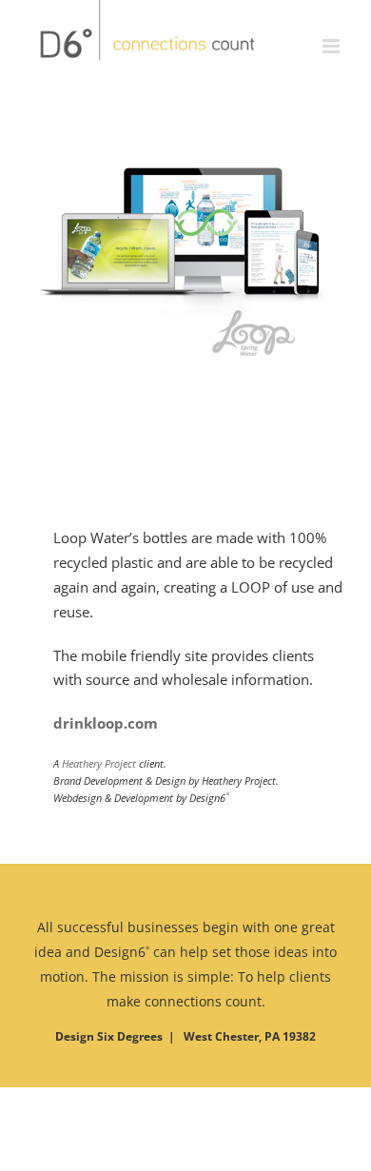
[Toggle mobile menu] (332, 28)
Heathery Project (99, 763)
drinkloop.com (105, 722)
